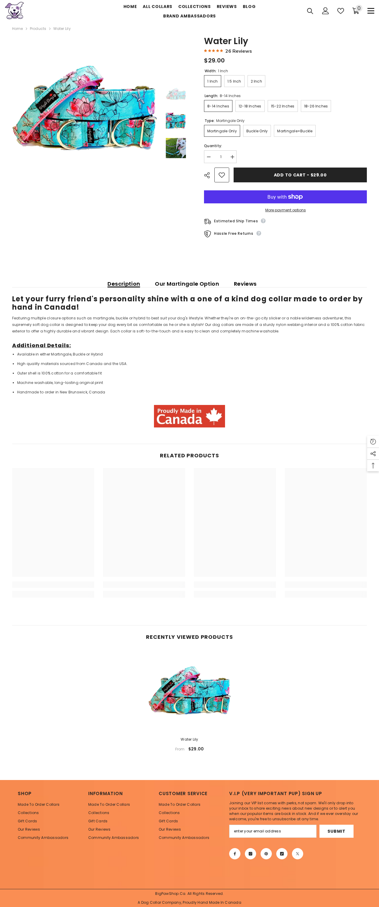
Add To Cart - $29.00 (300, 175)
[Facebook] (234, 853)
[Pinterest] (266, 853)
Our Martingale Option (187, 284)
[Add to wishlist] (221, 175)
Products (38, 28)
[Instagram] (250, 853)
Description (123, 284)
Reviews (245, 284)
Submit (336, 831)
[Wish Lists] (340, 11)
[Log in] (325, 10)
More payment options (285, 210)
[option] (84, 108)
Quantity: (213, 145)
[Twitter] (297, 853)
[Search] (310, 11)
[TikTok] (282, 853)
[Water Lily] (189, 690)
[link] (53, 584)
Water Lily (189, 739)
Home (17, 28)
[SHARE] (209, 175)
